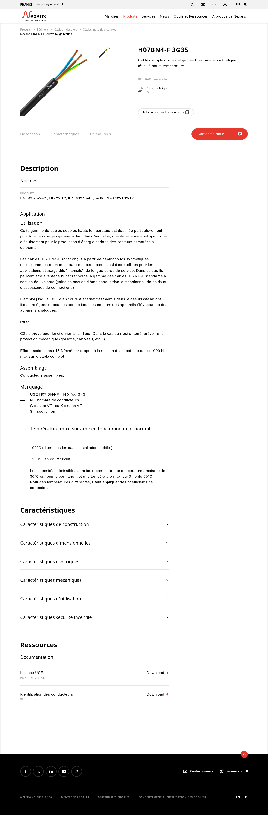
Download (156, 673)
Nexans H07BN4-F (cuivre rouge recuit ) (46, 34)
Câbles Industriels (66, 29)
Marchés (112, 16)
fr (245, 4)
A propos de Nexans (229, 16)
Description (30, 134)
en (238, 4)
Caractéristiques (65, 134)
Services (148, 16)
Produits (130, 16)
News (164, 16)
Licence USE (31, 673)
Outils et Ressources (191, 16)
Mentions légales (75, 797)
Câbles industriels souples (100, 29)
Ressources (100, 134)
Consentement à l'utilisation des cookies (172, 797)
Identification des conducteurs (46, 694)
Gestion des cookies (114, 797)
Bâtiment (43, 29)
